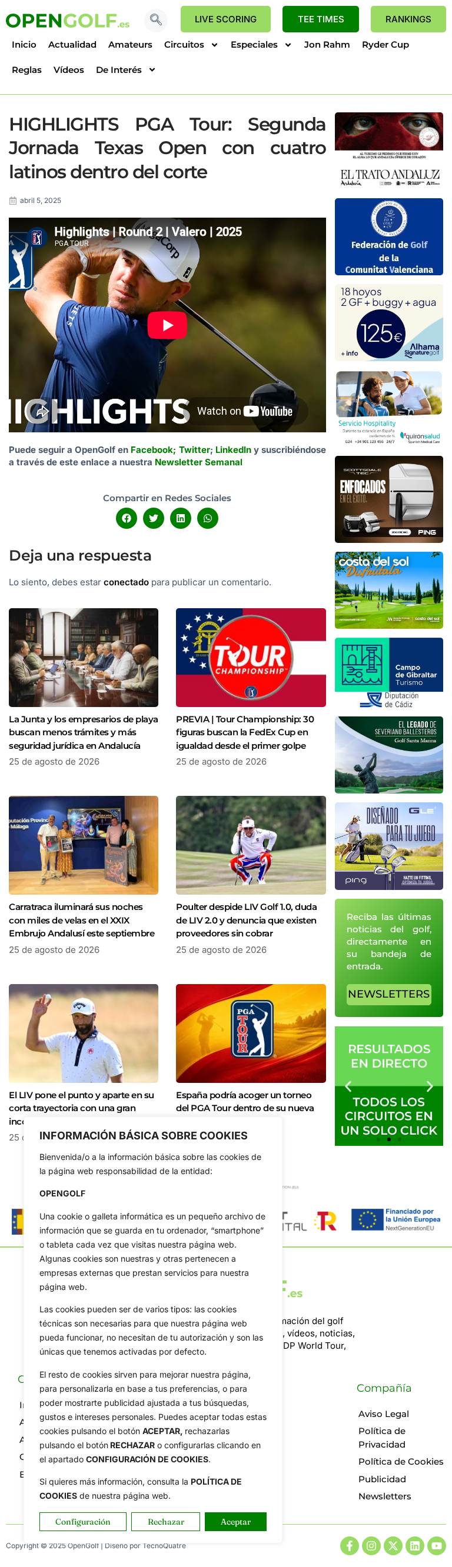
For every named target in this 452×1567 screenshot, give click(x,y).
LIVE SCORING (226, 19)
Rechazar (166, 1521)
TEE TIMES (321, 19)
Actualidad (72, 44)
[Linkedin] (415, 1545)
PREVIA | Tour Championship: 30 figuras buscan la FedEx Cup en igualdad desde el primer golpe (245, 732)
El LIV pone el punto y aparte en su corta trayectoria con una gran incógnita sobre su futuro (81, 1108)
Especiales (254, 44)
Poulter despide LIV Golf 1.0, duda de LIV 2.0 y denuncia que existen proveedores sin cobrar (246, 920)
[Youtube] (436, 1545)
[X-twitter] (393, 1545)
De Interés (119, 69)
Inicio (24, 44)
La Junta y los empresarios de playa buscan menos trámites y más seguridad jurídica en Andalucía (83, 732)
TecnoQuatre (164, 1545)
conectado (126, 582)
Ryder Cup (385, 44)
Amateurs (130, 44)
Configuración (83, 1521)
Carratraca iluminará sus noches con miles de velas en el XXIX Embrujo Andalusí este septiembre (81, 920)
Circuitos (184, 44)
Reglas (27, 69)
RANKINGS (408, 19)
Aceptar (236, 1521)
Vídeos (69, 69)
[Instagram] (371, 1545)
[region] (153, 1329)
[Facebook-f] (349, 1545)
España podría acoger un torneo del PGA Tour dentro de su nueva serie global (245, 1108)
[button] (156, 20)
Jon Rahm (327, 44)
